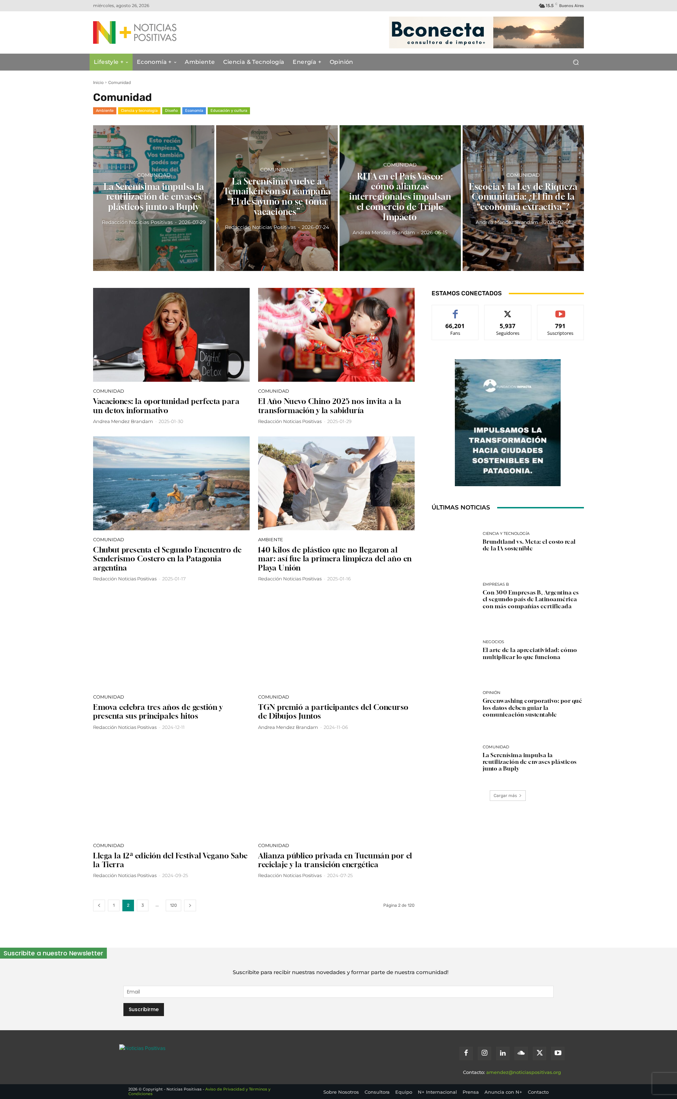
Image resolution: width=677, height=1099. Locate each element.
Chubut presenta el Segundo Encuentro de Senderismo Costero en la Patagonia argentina (167, 558)
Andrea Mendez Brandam (123, 421)
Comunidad (154, 174)
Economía (194, 110)
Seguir (508, 310)
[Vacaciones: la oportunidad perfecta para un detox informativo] (171, 335)
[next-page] (190, 905)
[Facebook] (466, 1053)
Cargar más (505, 795)
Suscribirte (561, 310)
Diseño (171, 110)
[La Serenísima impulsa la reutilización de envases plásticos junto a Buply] (153, 198)
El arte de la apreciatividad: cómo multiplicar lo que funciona (530, 653)
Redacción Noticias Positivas (290, 421)
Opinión (491, 693)
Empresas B (496, 584)
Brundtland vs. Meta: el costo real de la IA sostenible (529, 545)
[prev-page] (99, 905)
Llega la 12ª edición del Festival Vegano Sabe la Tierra (170, 860)
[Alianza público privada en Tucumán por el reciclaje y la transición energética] (336, 789)
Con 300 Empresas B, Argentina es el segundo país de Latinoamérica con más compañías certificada (531, 599)
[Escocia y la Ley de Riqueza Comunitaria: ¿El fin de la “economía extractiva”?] (523, 198)
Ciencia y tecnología (139, 110)
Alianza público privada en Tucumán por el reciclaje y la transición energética (335, 860)
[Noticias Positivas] (160, 32)
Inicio (98, 82)
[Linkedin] (503, 1053)
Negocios (493, 642)
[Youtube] (558, 1053)
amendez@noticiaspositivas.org (523, 1072)
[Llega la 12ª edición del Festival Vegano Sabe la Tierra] (171, 789)
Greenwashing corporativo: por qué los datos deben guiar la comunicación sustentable (533, 707)
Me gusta (455, 310)
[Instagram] (484, 1053)
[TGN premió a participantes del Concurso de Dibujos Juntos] (336, 641)
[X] (539, 1053)
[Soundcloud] (521, 1053)
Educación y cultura (229, 110)
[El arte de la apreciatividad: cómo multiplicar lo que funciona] (454, 650)
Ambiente (105, 110)
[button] (575, 62)
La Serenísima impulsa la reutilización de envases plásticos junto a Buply (530, 761)
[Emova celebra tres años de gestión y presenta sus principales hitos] (171, 641)
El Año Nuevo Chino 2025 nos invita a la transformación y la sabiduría (330, 406)
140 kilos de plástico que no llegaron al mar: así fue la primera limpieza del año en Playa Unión (335, 558)
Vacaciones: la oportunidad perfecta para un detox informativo (166, 406)
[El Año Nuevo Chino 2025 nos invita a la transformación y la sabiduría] (336, 335)
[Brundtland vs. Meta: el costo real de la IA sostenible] (454, 542)
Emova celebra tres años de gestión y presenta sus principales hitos (157, 711)
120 (173, 905)
